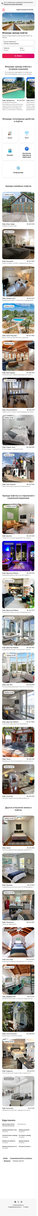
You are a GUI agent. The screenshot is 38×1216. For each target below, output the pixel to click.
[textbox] (10, 50)
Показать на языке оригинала (13, 4)
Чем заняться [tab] (21, 1124)
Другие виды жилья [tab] (8, 1124)
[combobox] (18, 44)
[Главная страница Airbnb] (3, 10)
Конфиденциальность (15, 1207)
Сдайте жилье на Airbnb (24, 10)
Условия (25, 1207)
